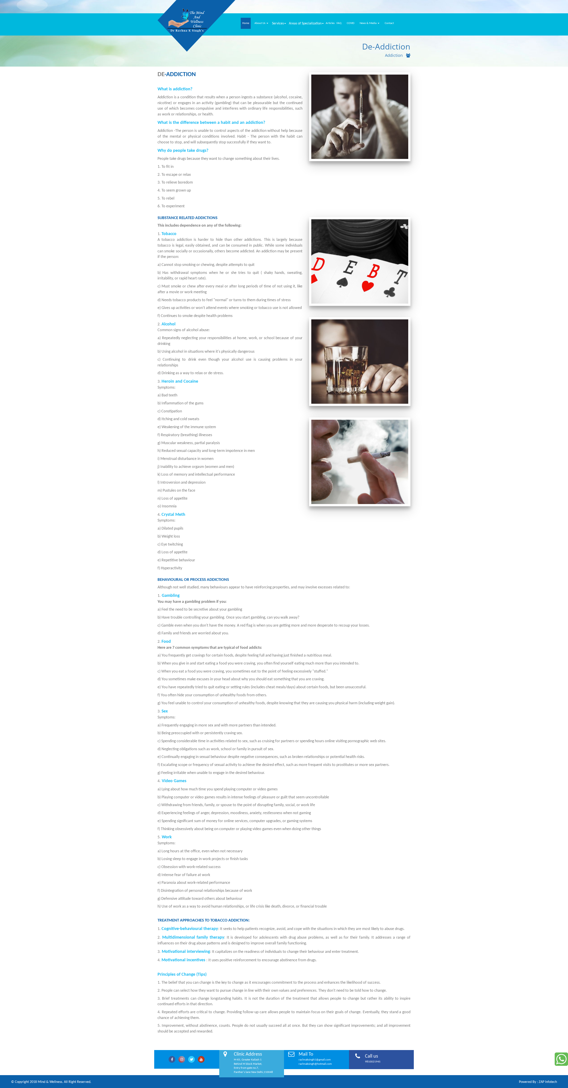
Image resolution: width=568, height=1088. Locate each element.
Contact (389, 23)
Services (278, 23)
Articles (330, 23)
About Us (260, 23)
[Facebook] (172, 1059)
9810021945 (373, 1061)
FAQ (339, 23)
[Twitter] (181, 1059)
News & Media (368, 23)
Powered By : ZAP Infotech (538, 1082)
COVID (350, 23)
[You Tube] (201, 1059)
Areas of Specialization (305, 23)
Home (245, 23)
